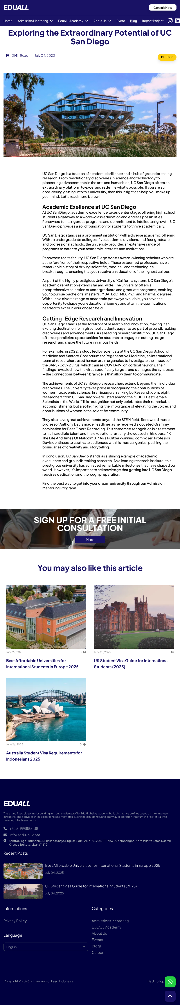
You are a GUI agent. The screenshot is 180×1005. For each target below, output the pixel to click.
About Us (100, 21)
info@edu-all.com (24, 835)
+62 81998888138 (23, 828)
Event (121, 21)
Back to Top (156, 981)
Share (169, 57)
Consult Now (162, 7)
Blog (133, 21)
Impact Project (153, 21)
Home (8, 21)
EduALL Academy (70, 21)
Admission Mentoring (33, 21)
